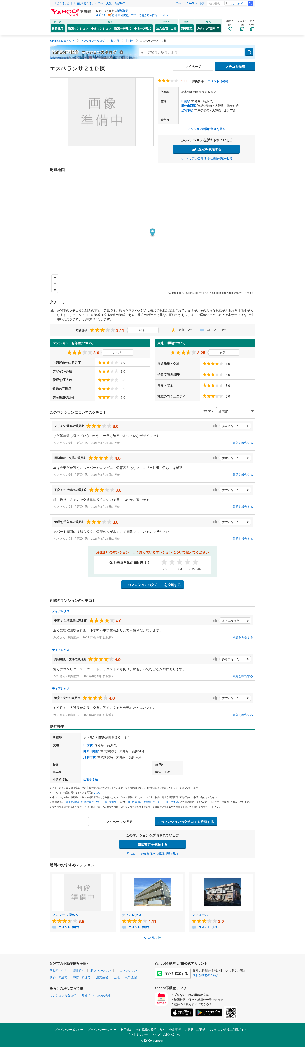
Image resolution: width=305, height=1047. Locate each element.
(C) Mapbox (174, 292)
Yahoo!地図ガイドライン (240, 292)
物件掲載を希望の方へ (150, 1029)
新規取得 (122, 10)
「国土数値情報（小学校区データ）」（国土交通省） (91, 802)
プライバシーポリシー (69, 1029)
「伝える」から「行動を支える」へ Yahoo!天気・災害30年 (89, 3)
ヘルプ (200, 3)
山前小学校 (90, 779)
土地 (173, 28)
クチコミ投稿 (235, 66)
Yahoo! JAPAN (185, 3)
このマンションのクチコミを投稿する (152, 584)
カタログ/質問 (206, 28)
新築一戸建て (123, 28)
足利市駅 (187, 110)
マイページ (193, 66)
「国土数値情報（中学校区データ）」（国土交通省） (152, 802)
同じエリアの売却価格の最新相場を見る (206, 158)
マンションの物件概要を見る (206, 129)
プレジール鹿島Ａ (65, 914)
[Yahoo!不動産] (71, 10)
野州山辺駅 (188, 105)
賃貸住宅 (57, 28)
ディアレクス (61, 611)
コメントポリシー (136, 1034)
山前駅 (185, 101)
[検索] (250, 3)
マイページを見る (119, 821)
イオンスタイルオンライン (237, 3)
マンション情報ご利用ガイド (228, 1029)
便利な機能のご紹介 (206, 975)
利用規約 (126, 1029)
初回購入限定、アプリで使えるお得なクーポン (140, 15)
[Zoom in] (55, 278)
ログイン (100, 15)
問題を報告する (243, 442)
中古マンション (101, 28)
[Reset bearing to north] (55, 290)
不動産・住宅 (58, 970)
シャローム (200, 914)
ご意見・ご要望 (195, 1029)
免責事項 (175, 1029)
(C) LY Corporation (215, 292)
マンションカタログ (63, 995)
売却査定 (187, 28)
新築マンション (78, 28)
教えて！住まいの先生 (96, 995)
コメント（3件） (69, 927)
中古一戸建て (143, 28)
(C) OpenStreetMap (193, 292)
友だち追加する (176, 973)
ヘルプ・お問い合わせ (166, 1034)
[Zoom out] (55, 284)
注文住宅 (162, 28)
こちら (96, 792)
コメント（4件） (219, 81)
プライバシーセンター (102, 1029)
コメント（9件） (139, 927)
